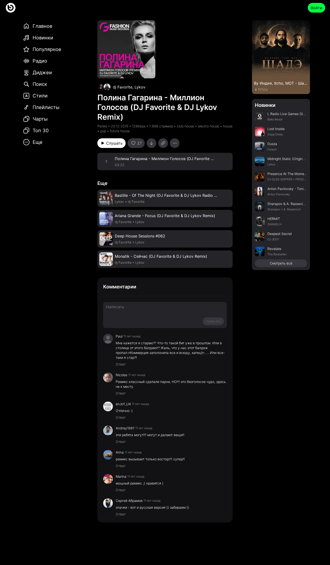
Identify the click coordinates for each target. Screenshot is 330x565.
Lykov (140, 87)
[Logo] (10, 8)
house (227, 126)
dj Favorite (122, 87)
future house (120, 131)
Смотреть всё (281, 263)
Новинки (265, 105)
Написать (213, 321)
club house (185, 126)
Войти (316, 7)
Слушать (114, 143)
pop (103, 131)
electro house (208, 126)
